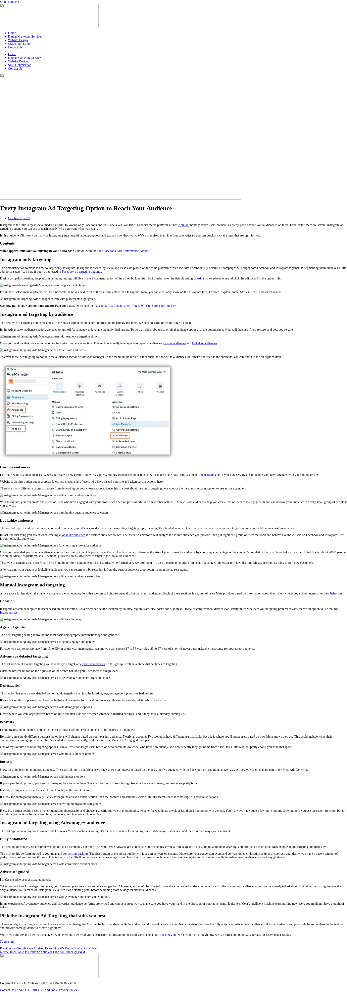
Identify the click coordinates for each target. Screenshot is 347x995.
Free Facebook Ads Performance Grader (122, 251)
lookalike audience (73, 535)
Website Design (18, 40)
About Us (22, 990)
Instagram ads (8, 612)
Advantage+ (204, 278)
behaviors (336, 593)
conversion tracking (75, 853)
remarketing (208, 474)
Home (12, 33)
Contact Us (15, 47)
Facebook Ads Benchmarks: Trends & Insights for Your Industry (135, 305)
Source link (7, 941)
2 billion (183, 225)
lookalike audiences (204, 343)
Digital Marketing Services (25, 36)
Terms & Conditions (44, 990)
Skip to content (9, 1)
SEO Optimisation (19, 43)
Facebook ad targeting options (81, 271)
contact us (164, 934)
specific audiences (93, 664)
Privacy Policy (68, 990)
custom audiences (174, 343)
